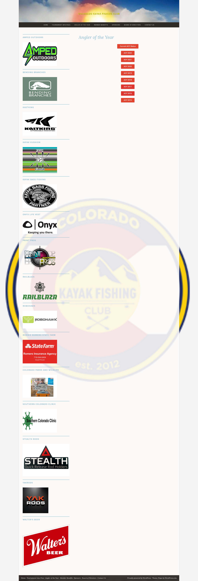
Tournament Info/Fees (61, 25)
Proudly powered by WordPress (139, 578)
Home (46, 25)
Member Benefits (101, 25)
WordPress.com (171, 578)
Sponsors (116, 25)
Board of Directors (132, 25)
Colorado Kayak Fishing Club (99, 13)
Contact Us (149, 25)
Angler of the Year (82, 25)
